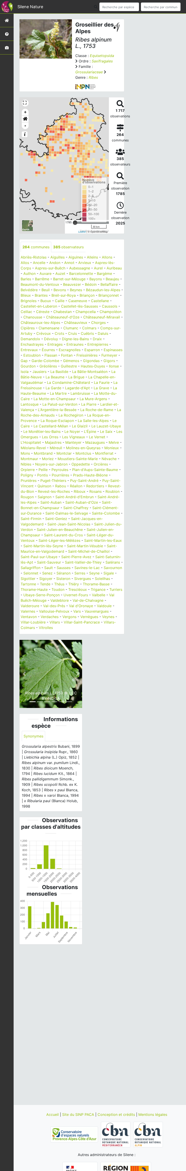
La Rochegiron (71, 415)
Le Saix (106, 431)
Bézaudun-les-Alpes (103, 290)
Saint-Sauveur (49, 562)
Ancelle (39, 262)
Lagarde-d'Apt (77, 388)
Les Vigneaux (73, 437)
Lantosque (30, 404)
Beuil (46, 290)
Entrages (55, 344)
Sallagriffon (30, 567)
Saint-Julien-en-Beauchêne (60, 529)
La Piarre (88, 404)
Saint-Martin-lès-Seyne (43, 546)
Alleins (92, 257)
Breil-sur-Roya (63, 295)
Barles (26, 279)
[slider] (75, 222)
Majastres (53, 442)
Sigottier (28, 578)
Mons (25, 453)
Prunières (29, 480)
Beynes (76, 290)
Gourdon (28, 366)
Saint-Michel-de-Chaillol (89, 551)
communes (35, 247)
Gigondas (91, 360)
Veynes (108, 616)
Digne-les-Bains (75, 339)
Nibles (26, 464)
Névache (109, 458)
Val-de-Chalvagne (88, 600)
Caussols (109, 306)
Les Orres (50, 437)
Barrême (42, 279)
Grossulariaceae (89, 72)
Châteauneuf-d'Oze (62, 317)
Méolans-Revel (33, 448)
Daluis (103, 333)
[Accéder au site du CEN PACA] (74, 1134)
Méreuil (56, 448)
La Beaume (55, 377)
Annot (69, 262)
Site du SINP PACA (78, 1114)
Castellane (100, 300)
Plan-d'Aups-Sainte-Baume (95, 469)
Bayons (95, 279)
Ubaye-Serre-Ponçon (41, 595)
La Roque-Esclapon (57, 420)
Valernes (28, 611)
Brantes (41, 295)
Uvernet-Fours (76, 595)
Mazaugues (95, 442)
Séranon (63, 573)
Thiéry (73, 584)
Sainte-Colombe (106, 513)
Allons (107, 257)
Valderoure (30, 606)
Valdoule (104, 606)
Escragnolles (70, 350)
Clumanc (70, 328)
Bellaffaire (109, 284)
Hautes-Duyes (93, 366)
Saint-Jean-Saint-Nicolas (68, 524)
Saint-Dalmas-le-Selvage (66, 513)
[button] (25, 119)
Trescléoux (77, 589)
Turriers (115, 589)
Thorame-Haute (34, 589)
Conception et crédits (117, 1114)
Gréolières (48, 366)
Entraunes (74, 344)
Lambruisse (80, 393)
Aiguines (76, 257)
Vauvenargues (97, 611)
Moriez (48, 458)
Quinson (44, 486)
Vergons (69, 616)
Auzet (60, 273)
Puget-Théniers (53, 480)
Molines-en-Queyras (83, 448)
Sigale (108, 573)
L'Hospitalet (31, 442)
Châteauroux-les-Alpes (40, 322)
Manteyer (73, 442)
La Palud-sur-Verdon (59, 404)
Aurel (98, 268)
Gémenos (71, 360)
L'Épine (90, 431)
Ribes (93, 77)
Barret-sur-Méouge (69, 279)
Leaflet (82, 231)
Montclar (64, 453)
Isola (25, 371)
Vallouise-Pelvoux (54, 611)
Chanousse (32, 317)
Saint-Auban (50, 502)
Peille (43, 469)
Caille (59, 300)
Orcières (101, 464)
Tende (45, 584)
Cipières (28, 328)
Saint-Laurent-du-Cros (63, 535)
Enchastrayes (32, 344)
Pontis (42, 475)
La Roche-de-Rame (96, 409)
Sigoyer (45, 578)
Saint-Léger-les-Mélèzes (59, 540)
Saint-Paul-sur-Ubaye (39, 557)
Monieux (111, 448)
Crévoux (43, 333)
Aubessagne (79, 268)
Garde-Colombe (45, 360)
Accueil (53, 1114)
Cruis (72, 333)
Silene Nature (30, 6)
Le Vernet (97, 437)
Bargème (104, 273)
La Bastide (59, 371)
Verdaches (50, 616)
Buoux (45, 300)
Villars (54, 622)
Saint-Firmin (31, 518)
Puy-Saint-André (84, 480)
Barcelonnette (81, 273)
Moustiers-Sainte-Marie (78, 458)
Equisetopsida (102, 55)
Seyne (94, 573)
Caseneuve (77, 300)
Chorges (98, 322)
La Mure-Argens (93, 399)
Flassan (50, 355)
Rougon (27, 497)
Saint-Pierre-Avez (76, 557)
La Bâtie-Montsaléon (90, 371)
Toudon (57, 589)
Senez (47, 573)
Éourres (48, 350)
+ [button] (25, 112)
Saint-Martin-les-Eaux (103, 540)
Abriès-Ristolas (33, 257)
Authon (29, 273)
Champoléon (110, 311)
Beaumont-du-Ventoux (40, 284)
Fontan (67, 355)
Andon (54, 262)
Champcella (86, 311)
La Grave (101, 388)
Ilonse (114, 366)
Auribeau (114, 268)
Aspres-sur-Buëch (50, 268)
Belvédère (29, 290)
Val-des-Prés (54, 606)
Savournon (113, 567)
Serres (79, 573)
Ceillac (26, 311)
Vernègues (89, 616)
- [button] (25, 125)
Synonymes (33, 736)
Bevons (60, 290)
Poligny (27, 475)
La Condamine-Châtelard (68, 382)
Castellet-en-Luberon (39, 306)
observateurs (68, 247)
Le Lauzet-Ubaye (106, 426)
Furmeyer (109, 355)
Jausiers (39, 371)
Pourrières (60, 475)
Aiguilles (57, 257)
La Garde (53, 388)
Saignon (44, 497)
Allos (25, 262)
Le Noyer (72, 431)
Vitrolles (46, 627)
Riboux (80, 491)
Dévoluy (51, 339)
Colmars (89, 328)
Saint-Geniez (56, 518)
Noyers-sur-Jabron (51, 464)
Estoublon (32, 355)
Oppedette (80, 464)
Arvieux (84, 262)
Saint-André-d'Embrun (74, 497)
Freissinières (87, 355)
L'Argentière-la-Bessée (57, 409)
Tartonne (28, 584)
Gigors (109, 360)
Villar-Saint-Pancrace (82, 622)
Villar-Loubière (33, 622)
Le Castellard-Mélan (51, 426)
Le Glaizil (80, 426)
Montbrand (43, 453)
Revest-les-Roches (54, 491)
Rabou (60, 486)
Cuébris (87, 333)
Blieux (26, 295)
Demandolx (30, 339)
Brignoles (29, 300)
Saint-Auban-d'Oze (81, 502)
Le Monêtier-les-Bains (42, 431)
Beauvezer (72, 284)
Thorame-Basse (96, 584)
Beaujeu (112, 279)
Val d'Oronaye (81, 606)
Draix (97, 339)
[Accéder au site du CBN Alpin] (148, 1134)
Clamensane (49, 328)
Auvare (45, 273)
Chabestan (62, 311)
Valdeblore (59, 600)
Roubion (112, 491)
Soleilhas (102, 578)
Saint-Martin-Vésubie (85, 546)
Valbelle (98, 595)
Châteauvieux (75, 322)
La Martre (58, 393)
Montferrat (104, 453)
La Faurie (102, 382)
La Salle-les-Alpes (93, 420)
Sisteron (63, 578)
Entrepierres (97, 344)
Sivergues (82, 578)
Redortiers (95, 486)
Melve (114, 442)
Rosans (95, 491)
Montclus (83, 453)
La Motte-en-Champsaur (55, 399)
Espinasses (113, 350)
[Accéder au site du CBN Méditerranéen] (116, 1134)
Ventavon (29, 616)
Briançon (87, 295)
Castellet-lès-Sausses (79, 306)
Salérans (112, 562)
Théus (59, 584)
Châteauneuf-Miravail (101, 317)
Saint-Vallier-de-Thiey (83, 562)
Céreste (42, 311)
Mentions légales (152, 1114)
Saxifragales (102, 61)
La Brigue (76, 377)
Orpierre (28, 469)
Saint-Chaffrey (75, 507)
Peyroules (59, 469)
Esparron (92, 350)
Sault (48, 567)
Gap (24, 360)
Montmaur (29, 458)
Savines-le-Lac (87, 567)
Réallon (76, 486)
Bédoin (91, 284)
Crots (59, 333)
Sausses (64, 567)
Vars (77, 611)
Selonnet (30, 573)
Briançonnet (108, 295)
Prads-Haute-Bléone (90, 475)
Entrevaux (29, 350)
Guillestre (69, 366)
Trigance (98, 589)
